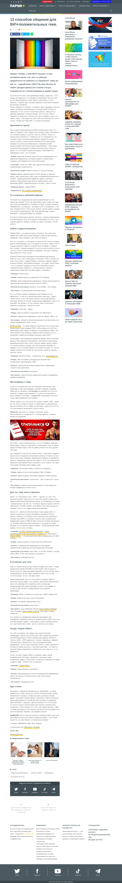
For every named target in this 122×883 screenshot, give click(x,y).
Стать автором (74, 1)
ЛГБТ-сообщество (67, 6)
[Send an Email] (19, 1)
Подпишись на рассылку (100, 1)
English (32, 11)
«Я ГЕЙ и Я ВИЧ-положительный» (31, 531)
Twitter (26, 34)
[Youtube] (16, 1)
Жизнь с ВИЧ (25, 29)
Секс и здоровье (47, 6)
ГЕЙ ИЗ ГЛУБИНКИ (100, 6)
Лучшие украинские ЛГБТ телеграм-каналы (73, 263)
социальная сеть (18, 777)
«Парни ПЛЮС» (15, 536)
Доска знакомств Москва (48, 609)
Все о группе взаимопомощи (32, 190)
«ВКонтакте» (28, 727)
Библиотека (84, 6)
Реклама (85, 1)
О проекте (61, 1)
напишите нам (28, 834)
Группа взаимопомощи (20, 773)
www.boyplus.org (51, 356)
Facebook (16, 34)
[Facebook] (11, 1)
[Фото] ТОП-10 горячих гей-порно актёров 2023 (73, 283)
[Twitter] (14, 1)
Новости (33, 6)
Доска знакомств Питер (31, 611)
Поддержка (49, 773)
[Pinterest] (21, 1)
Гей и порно (70, 245)
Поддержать (47, 1)
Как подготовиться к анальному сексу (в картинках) (74, 146)
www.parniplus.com (16, 734)
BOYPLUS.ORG (15, 326)
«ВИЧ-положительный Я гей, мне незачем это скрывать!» (29, 533)
